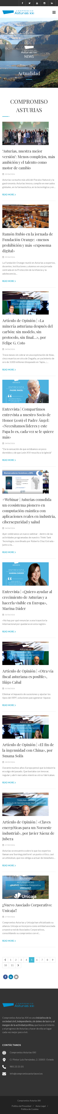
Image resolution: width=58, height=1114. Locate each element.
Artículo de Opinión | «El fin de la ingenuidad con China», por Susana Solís (28, 750)
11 (12, 965)
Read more (8, 194)
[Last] (18, 965)
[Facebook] (5, 977)
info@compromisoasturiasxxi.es (26, 1073)
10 (5, 965)
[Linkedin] (11, 977)
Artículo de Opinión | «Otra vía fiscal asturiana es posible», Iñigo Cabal (27, 676)
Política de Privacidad (21, 1106)
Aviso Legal (41, 1106)
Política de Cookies (30, 1109)
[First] (5, 960)
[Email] (16, 977)
